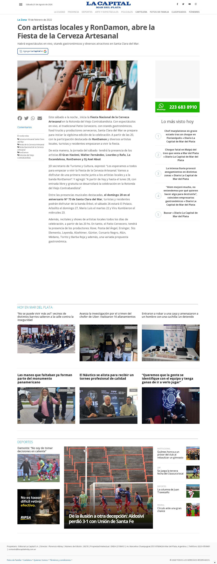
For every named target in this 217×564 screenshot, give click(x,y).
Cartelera (141, 11)
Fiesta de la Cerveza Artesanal (31, 144)
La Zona (22, 19)
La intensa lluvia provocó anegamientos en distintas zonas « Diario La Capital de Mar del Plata (177, 174)
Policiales (127, 11)
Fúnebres (194, 11)
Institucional (163, 448)
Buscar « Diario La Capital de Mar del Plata (177, 214)
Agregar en (33, 51)
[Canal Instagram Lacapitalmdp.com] (195, 4)
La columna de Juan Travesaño (168, 491)
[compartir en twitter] (27, 118)
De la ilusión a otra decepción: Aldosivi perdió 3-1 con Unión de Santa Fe (106, 518)
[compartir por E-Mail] (40, 118)
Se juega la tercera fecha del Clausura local (170, 472)
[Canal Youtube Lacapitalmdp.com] (189, 4)
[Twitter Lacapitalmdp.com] (183, 4)
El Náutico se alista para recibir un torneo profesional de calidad (107, 377)
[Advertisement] (177, 79)
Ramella (194, 390)
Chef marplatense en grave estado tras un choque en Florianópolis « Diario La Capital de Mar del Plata (177, 136)
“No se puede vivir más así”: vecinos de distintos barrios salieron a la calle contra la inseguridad (45, 317)
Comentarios (24, 127)
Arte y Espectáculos (106, 11)
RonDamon (23, 152)
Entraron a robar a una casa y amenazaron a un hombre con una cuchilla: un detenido (170, 315)
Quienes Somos (41, 560)
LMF (159, 467)
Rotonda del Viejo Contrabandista (25, 156)
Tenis (133, 390)
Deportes (87, 11)
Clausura (73, 512)
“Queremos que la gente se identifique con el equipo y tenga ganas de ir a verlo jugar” (167, 378)
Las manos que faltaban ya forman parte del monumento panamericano (44, 378)
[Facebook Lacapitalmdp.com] (177, 4)
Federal (160, 505)
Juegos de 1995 (66, 390)
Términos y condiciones (60, 560)
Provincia (73, 11)
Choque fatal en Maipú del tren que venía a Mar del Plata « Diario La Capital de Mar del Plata (178, 155)
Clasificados (179, 11)
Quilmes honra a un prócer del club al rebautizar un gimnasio (170, 454)
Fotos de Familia (159, 11)
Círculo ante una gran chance (169, 510)
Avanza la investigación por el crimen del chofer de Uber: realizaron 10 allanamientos (108, 315)
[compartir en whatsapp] (34, 118)
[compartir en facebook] (20, 118)
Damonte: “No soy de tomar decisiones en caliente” (35, 449)
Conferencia (52, 457)
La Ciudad (59, 11)
